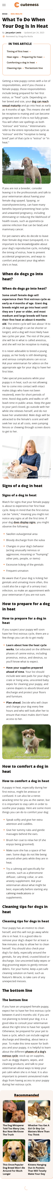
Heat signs (13, 57)
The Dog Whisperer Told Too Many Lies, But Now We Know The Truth (14, 1130)
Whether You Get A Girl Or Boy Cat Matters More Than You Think (39, 1130)
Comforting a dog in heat (21, 62)
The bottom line (34, 68)
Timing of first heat (17, 51)
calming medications (18, 893)
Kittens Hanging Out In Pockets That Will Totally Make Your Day (37, 1169)
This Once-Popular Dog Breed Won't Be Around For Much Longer (14, 1169)
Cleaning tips (14, 68)
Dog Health (16, 14)
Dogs (4, 14)
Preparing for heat (32, 57)
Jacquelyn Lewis (13, 32)
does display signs (24, 522)
